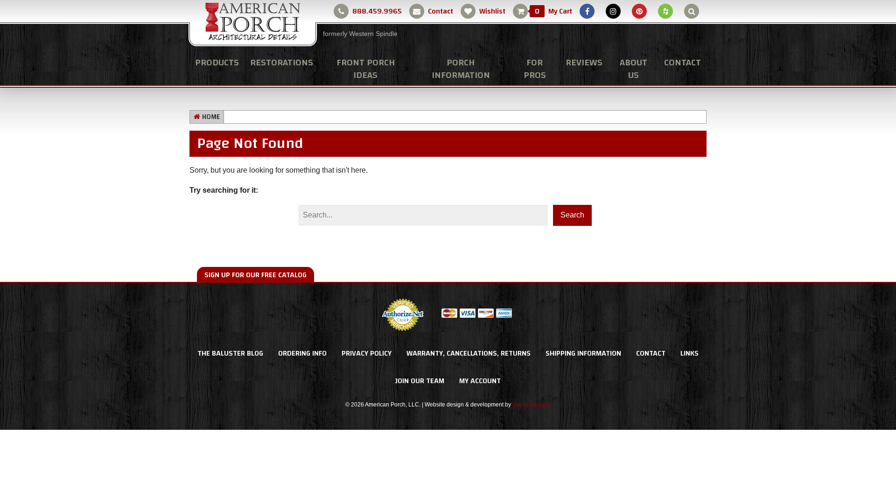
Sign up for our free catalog (255, 275)
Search (572, 215)
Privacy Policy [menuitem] (367, 353)
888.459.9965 (377, 11)
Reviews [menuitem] (584, 62)
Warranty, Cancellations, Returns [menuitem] (468, 353)
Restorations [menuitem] (281, 62)
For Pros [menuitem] (535, 69)
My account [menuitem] (480, 381)
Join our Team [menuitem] (419, 381)
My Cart (553, 11)
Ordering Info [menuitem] (302, 353)
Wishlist (492, 11)
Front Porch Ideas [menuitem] (365, 69)
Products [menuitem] (217, 62)
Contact (440, 11)
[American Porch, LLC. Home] (252, 24)
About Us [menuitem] (633, 69)
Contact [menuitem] (682, 62)
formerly (360, 33)
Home (211, 117)
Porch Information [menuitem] (461, 69)
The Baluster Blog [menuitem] (230, 353)
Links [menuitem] (689, 353)
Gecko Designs (531, 404)
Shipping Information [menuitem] (583, 353)
